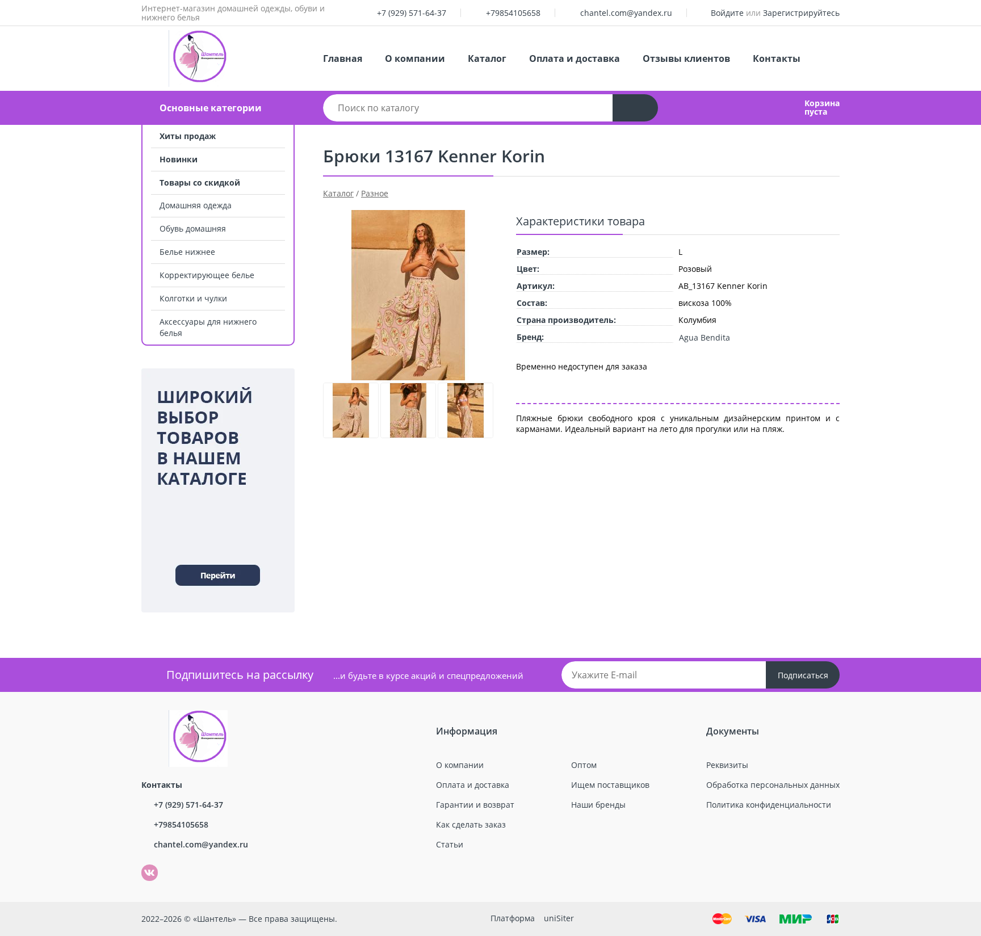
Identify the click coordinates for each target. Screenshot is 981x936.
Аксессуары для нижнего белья (208, 327)
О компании (415, 58)
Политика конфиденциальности (768, 804)
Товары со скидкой (200, 182)
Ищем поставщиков (610, 784)
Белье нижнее (187, 251)
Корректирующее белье (207, 275)
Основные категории (211, 108)
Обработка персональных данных (773, 784)
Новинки (179, 159)
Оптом (584, 764)
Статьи (449, 844)
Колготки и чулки (193, 298)
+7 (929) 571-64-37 (411, 12)
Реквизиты (727, 764)
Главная (342, 58)
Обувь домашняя (193, 228)
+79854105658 (513, 12)
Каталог (487, 58)
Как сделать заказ (471, 824)
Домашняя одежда (196, 205)
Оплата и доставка (574, 58)
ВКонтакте (143, 864)
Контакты (776, 58)
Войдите (727, 12)
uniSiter (559, 918)
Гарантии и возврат (475, 804)
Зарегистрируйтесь (801, 12)
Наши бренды (598, 804)
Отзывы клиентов (686, 58)
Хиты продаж (188, 136)
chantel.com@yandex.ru (626, 12)
